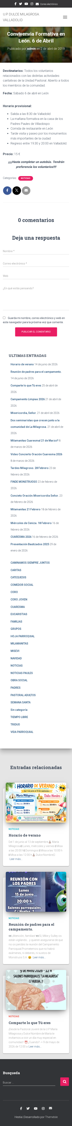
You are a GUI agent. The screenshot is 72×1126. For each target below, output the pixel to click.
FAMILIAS (16, 621)
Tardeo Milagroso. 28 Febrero (30, 468)
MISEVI (15, 650)
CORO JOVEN (19, 599)
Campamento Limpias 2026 (28, 399)
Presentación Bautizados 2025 (30, 544)
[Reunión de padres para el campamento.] (36, 891)
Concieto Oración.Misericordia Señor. (35, 495)
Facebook (16, 4)
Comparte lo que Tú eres (26, 385)
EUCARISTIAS (19, 614)
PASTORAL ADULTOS (23, 695)
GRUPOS (16, 628)
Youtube (26, 4)
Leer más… (16, 859)
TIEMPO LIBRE (19, 717)
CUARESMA (18, 606)
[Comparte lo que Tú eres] (36, 989)
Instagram (32, 4)
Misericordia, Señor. (23, 412)
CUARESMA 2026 (21, 536)
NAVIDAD (16, 658)
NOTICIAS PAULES (22, 673)
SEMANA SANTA (21, 702)
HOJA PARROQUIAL (23, 636)
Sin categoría (19, 709)
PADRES (16, 687)
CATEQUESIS (18, 577)
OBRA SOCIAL (19, 680)
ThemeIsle (51, 1117)
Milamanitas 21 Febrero (26, 509)
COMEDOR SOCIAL (22, 584)
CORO (14, 592)
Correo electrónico (49, 4)
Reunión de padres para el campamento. (36, 371)
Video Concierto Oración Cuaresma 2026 (36, 454)
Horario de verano (22, 364)
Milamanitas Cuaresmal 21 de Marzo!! (34, 440)
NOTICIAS (25, 178)
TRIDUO (15, 724)
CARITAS (16, 570)
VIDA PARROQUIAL (22, 731)
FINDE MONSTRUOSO (24, 481)
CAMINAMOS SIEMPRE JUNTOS (30, 562)
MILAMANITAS (19, 643)
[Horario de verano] (36, 802)
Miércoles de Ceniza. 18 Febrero (31, 523)
